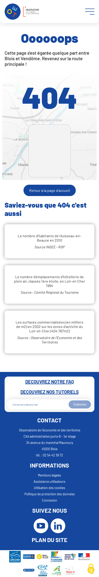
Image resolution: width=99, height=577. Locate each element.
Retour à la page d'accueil (49, 190)
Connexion (49, 500)
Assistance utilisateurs (49, 481)
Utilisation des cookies (49, 488)
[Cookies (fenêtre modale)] (91, 569)
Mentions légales (49, 475)
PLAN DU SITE (49, 539)
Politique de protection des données (49, 494)
